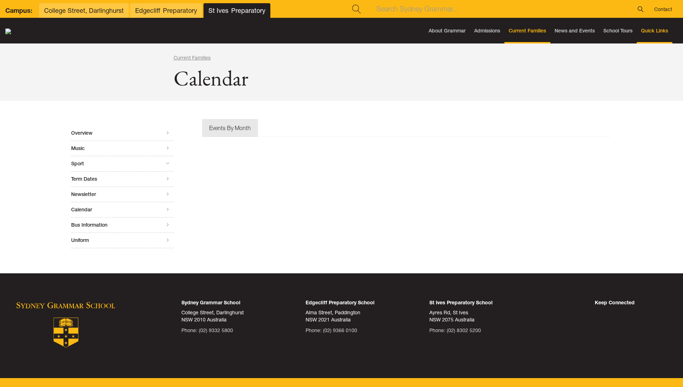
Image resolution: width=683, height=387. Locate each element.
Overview (81, 133)
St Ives (236, 10)
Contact (663, 9)
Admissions (487, 30)
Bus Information (89, 225)
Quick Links (654, 30)
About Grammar (447, 30)
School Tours (617, 30)
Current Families (527, 30)
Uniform (80, 240)
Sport (77, 163)
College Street (84, 10)
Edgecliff (166, 10)
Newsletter (83, 194)
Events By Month (230, 127)
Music (78, 148)
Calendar (81, 209)
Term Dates (84, 179)
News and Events (575, 30)
